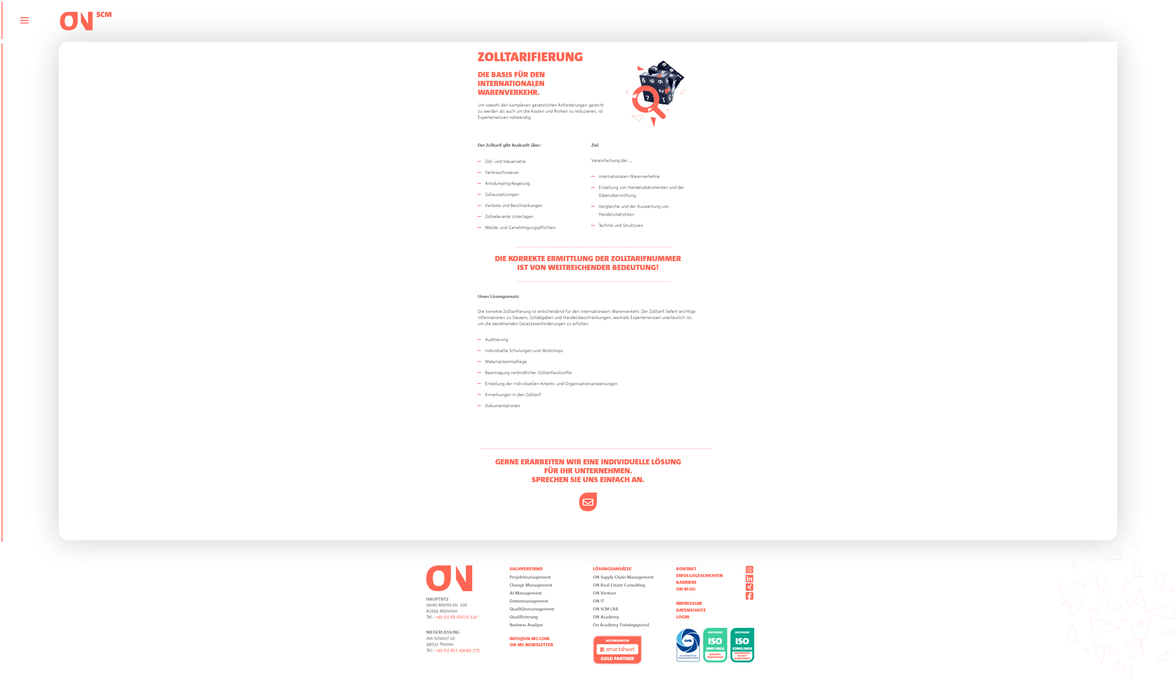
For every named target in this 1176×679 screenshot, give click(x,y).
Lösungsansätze (612, 569)
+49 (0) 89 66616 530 (456, 616)
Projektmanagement (530, 577)
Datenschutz (691, 610)
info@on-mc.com (529, 638)
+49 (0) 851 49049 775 (457, 650)
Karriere (686, 582)
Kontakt (686, 569)
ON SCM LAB (605, 608)
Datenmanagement (529, 600)
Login (682, 617)
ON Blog (685, 589)
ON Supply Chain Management (623, 577)
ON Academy (606, 616)
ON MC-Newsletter (531, 644)
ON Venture (604, 592)
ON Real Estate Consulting (619, 584)
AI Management (526, 592)
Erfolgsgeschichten (699, 575)
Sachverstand (526, 569)
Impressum (689, 603)
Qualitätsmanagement (532, 608)
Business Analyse (526, 624)
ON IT (598, 600)
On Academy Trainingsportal (621, 624)
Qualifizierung (524, 616)
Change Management (531, 584)
